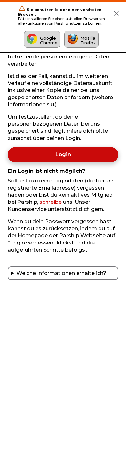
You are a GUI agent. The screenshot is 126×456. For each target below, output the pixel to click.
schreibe (50, 202)
